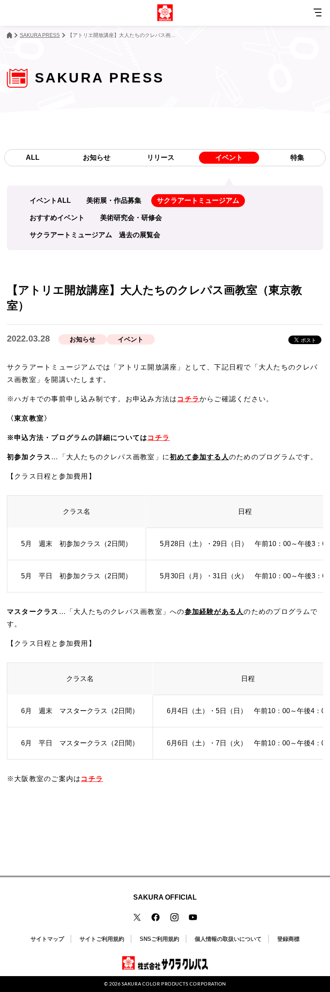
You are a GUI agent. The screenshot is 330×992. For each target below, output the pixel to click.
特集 (297, 157)
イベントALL (50, 200)
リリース (160, 157)
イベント (229, 157)
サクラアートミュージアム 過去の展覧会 (95, 234)
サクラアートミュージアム (198, 200)
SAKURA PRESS (40, 35)
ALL (33, 157)
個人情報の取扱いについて (228, 939)
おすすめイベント (57, 217)
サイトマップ (47, 939)
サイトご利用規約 (101, 939)
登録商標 (288, 939)
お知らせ (96, 157)
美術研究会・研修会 (131, 217)
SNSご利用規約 (159, 939)
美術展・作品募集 (113, 200)
